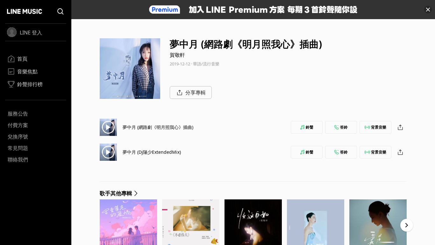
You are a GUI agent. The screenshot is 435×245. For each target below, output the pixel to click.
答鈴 (344, 127)
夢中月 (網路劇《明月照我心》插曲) (158, 127)
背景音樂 (378, 127)
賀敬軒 (177, 54)
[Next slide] (406, 225)
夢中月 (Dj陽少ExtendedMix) (152, 152)
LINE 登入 (31, 32)
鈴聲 (309, 127)
